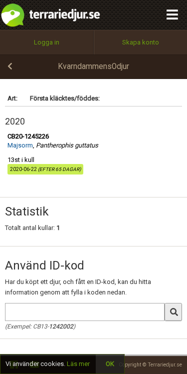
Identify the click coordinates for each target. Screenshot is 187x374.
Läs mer (78, 364)
